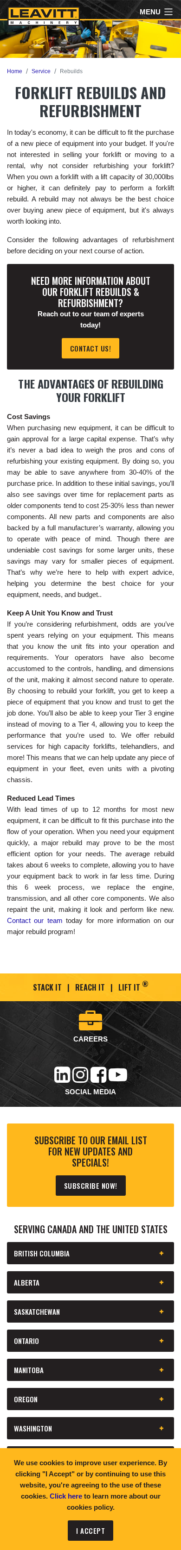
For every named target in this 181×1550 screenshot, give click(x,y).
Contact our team (35, 920)
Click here (66, 1496)
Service (41, 71)
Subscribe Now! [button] (90, 1185)
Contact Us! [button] (90, 348)
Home (14, 71)
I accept (90, 1530)
